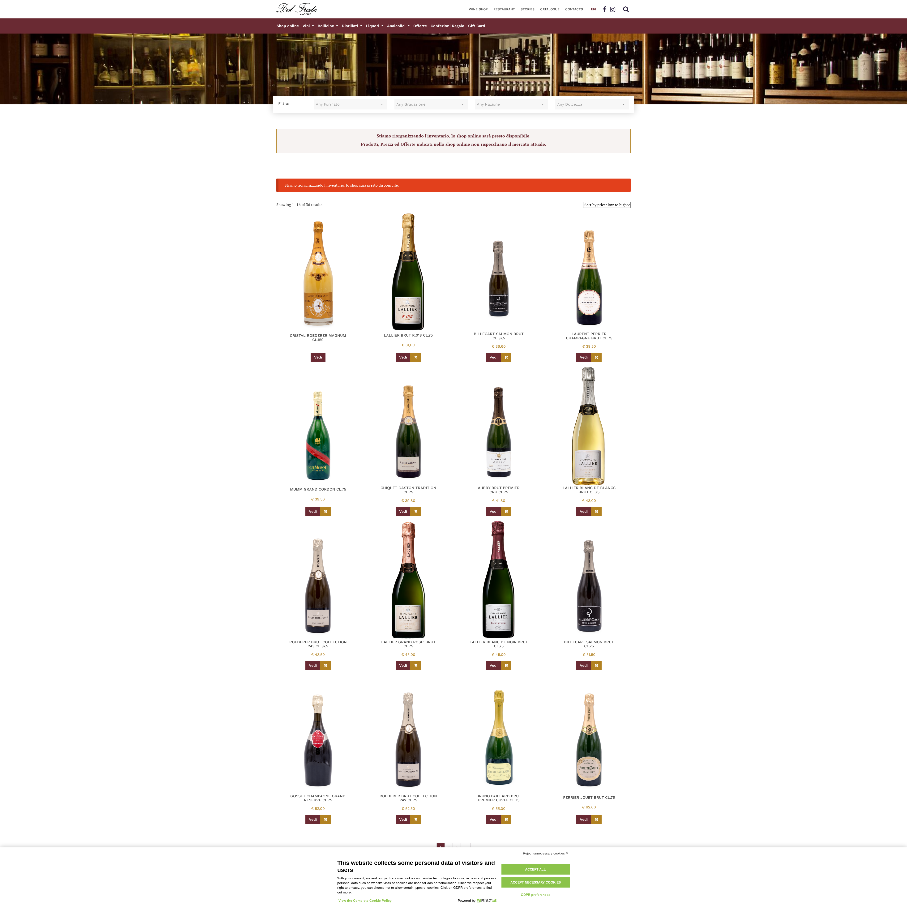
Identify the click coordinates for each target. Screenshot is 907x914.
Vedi (318, 357)
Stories (528, 9)
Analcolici (397, 26)
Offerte (420, 26)
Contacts (574, 9)
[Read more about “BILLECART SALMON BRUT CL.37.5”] (506, 357)
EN (593, 9)
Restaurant (504, 9)
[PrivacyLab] (485, 900)
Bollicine (326, 26)
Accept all (535, 869)
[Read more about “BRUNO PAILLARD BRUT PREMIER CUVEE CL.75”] (506, 819)
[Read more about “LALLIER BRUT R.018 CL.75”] (415, 357)
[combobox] (350, 104)
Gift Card (476, 26)
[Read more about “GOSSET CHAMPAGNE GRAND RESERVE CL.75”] (325, 819)
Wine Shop (478, 9)
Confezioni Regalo (447, 26)
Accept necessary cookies (535, 882)
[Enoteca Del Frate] (297, 9)
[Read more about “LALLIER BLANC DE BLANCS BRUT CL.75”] (596, 511)
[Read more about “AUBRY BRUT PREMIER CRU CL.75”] (506, 511)
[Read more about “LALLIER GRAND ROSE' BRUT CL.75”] (415, 665)
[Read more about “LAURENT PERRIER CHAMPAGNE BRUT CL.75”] (596, 357)
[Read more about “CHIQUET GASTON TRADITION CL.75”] (415, 511)
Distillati (350, 26)
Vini (307, 26)
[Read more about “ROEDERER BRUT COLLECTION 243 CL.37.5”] (325, 665)
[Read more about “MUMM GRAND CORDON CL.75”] (325, 511)
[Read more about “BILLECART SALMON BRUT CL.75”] (596, 665)
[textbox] (350, 104)
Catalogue (550, 9)
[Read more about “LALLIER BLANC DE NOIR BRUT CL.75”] (506, 665)
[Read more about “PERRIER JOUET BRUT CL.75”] (596, 819)
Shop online (288, 26)
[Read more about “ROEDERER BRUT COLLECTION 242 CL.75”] (415, 819)
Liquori (373, 26)
